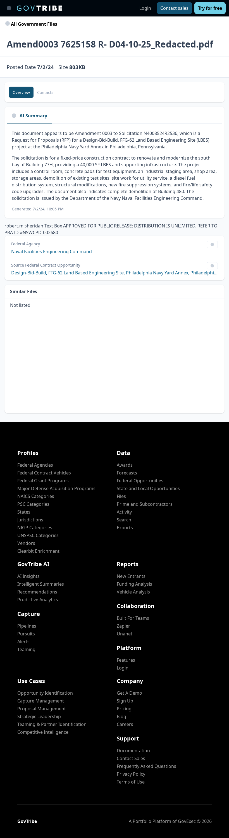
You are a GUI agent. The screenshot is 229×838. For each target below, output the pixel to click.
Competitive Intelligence (42, 732)
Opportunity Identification (45, 693)
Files (121, 496)
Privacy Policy (131, 774)
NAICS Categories (35, 496)
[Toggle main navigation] (9, 8)
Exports (125, 527)
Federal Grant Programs (43, 481)
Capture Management (40, 701)
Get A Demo (129, 693)
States (23, 512)
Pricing (124, 709)
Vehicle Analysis (133, 592)
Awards (125, 465)
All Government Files (33, 24)
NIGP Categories (34, 527)
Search (124, 520)
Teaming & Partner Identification (52, 724)
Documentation (133, 750)
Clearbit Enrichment (38, 551)
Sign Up (125, 701)
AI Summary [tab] (33, 116)
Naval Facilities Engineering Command (51, 251)
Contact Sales (131, 758)
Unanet (124, 634)
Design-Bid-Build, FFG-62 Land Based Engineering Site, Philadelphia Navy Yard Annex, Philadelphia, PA (114, 273)
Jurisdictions (30, 520)
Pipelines (26, 626)
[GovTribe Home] (39, 8)
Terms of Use (131, 782)
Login (145, 8)
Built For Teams (133, 618)
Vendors (26, 543)
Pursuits (26, 634)
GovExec (187, 821)
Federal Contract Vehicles (44, 473)
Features (126, 660)
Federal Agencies (35, 465)
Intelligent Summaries (40, 584)
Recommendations (37, 592)
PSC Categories (33, 504)
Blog (121, 716)
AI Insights (28, 576)
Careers (125, 724)
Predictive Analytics (37, 600)
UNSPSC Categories (38, 535)
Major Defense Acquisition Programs (56, 488)
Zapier (123, 626)
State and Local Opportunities (148, 488)
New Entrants (131, 576)
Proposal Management (41, 709)
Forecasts (127, 473)
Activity (124, 512)
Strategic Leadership (39, 716)
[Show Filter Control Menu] (212, 244)
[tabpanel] (114, 171)
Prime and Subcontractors (145, 504)
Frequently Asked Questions (146, 766)
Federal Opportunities (140, 481)
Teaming (26, 649)
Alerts (23, 641)
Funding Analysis (134, 584)
